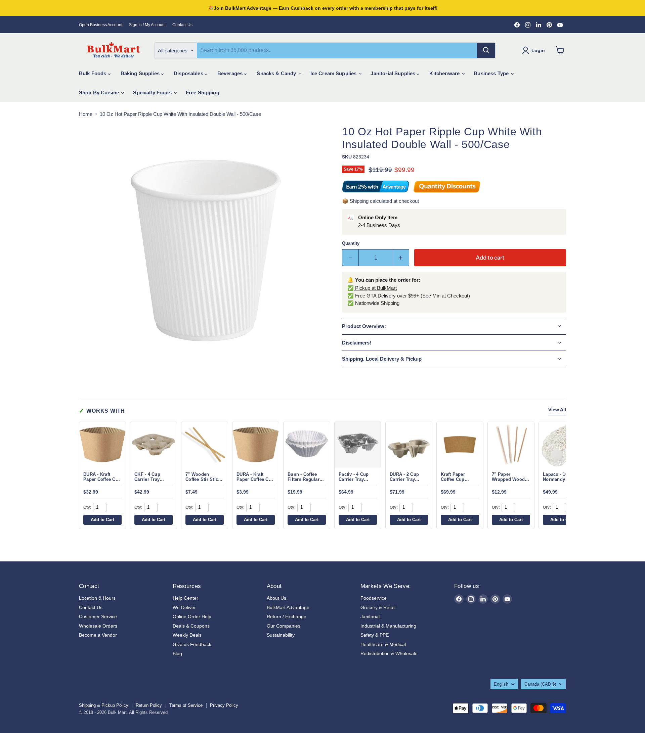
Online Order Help (192, 616)
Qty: (87, 507)
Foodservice (373, 598)
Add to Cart (102, 519)
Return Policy (149, 705)
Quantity (350, 243)
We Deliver (184, 607)
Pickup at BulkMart (375, 288)
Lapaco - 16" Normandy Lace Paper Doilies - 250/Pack (559, 482)
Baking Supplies (141, 73)
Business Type (492, 73)
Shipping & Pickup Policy (103, 705)
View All (557, 409)
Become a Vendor (98, 635)
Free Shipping (202, 92)
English (501, 684)
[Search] (486, 50)
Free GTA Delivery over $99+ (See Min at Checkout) (412, 296)
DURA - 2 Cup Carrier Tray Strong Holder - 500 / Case (406, 482)
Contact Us (182, 24)
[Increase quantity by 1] (401, 257)
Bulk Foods (93, 73)
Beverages (230, 73)
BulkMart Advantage (288, 607)
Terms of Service (186, 705)
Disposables (189, 73)
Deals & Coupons (191, 626)
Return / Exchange (286, 616)
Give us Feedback (192, 644)
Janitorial (370, 616)
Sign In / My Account (147, 24)
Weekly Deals (187, 635)
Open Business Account (100, 24)
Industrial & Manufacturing (388, 626)
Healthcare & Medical (383, 644)
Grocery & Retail (377, 607)
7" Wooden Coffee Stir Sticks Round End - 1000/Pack (204, 482)
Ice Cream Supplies (334, 73)
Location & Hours (97, 598)
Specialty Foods (153, 92)
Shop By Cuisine (99, 92)
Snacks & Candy (277, 73)
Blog (177, 653)
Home (85, 114)
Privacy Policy (224, 705)
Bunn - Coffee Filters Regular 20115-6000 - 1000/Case (303, 482)
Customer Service (98, 616)
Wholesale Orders (98, 626)
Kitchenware (445, 73)
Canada (540, 684)
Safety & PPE (374, 635)
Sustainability (281, 635)
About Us (276, 598)
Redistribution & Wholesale (389, 653)
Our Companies (283, 626)
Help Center (185, 598)
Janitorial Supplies (394, 73)
